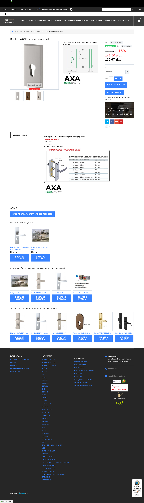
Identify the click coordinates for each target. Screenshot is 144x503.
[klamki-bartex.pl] (9, 21)
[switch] (137, 495)
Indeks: (107, 42)
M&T (43, 427)
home (5, 9)
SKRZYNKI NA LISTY (49, 451)
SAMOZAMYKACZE (123, 20)
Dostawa (13, 362)
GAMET (44, 398)
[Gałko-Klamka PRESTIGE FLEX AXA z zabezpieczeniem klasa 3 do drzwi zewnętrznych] (124, 321)
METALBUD (46, 424)
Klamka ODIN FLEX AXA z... (40, 293)
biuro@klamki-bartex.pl (60, 9)
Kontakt (14, 9)
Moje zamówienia (81, 362)
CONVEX (45, 380)
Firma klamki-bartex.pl (19, 368)
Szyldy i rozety (110, 20)
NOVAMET (45, 433)
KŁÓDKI (44, 368)
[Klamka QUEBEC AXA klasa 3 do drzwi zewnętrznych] (61, 321)
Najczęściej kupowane (19, 359)
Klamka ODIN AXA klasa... (60, 293)
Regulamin (78, 377)
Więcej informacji (20, 135)
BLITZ (44, 377)
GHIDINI (45, 401)
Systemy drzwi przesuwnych (78, 20)
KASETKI (45, 454)
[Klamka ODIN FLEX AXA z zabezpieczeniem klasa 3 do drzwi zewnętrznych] (40, 281)
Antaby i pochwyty (96, 20)
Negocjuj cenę (114, 92)
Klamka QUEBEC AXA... (59, 333)
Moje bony (78, 374)
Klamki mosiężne (48, 362)
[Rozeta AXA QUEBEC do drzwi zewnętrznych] (82, 321)
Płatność (14, 365)
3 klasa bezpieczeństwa (27, 31)
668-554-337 (47, 9)
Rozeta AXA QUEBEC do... (81, 333)
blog (36, 9)
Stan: (118, 46)
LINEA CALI (46, 415)
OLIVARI (45, 436)
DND (43, 389)
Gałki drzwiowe (48, 466)
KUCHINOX (46, 412)
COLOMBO (46, 383)
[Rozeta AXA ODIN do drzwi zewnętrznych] (17, 96)
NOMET (44, 430)
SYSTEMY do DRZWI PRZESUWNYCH (55, 463)
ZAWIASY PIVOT (47, 457)
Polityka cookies (81, 382)
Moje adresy (79, 368)
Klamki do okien (40, 20)
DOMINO (45, 392)
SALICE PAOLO (47, 439)
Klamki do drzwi (27, 20)
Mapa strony (25, 9)
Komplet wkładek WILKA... (81, 293)
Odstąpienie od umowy (83, 379)
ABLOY (44, 371)
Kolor (107, 68)
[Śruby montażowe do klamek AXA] (40, 235)
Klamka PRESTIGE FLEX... (102, 333)
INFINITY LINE (47, 409)
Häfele (45, 407)
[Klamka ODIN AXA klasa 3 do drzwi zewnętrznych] (19, 235)
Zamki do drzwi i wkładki (57, 20)
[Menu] (140, 480)
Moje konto (79, 358)
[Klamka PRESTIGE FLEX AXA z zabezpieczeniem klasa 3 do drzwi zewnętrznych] (103, 321)
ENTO (44, 395)
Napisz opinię (113, 127)
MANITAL (45, 418)
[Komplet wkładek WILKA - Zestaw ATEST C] (82, 281)
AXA (16, 31)
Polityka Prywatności (83, 385)
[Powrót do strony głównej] (12, 31)
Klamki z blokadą (49, 365)
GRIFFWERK (46, 404)
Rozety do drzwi (49, 468)
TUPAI (44, 442)
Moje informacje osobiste (85, 371)
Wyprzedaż (46, 480)
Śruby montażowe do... (17, 293)
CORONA (45, 386)
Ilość (106, 78)
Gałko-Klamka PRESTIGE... (123, 333)
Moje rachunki (80, 365)
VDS (43, 448)
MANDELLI (45, 421)
